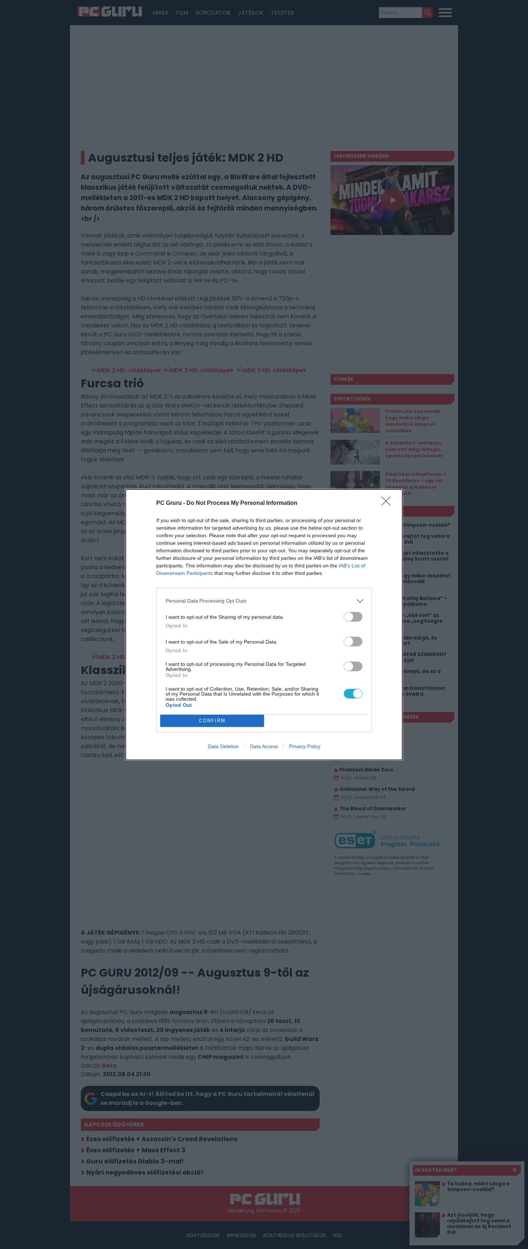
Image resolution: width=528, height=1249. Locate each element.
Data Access (264, 746)
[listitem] (264, 601)
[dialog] (264, 624)
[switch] (353, 617)
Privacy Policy (304, 746)
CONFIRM (212, 720)
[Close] (388, 503)
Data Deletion (223, 746)
